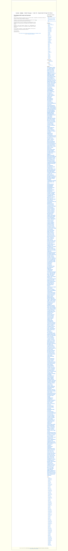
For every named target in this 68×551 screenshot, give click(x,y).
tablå (54, 424)
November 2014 (50, 497)
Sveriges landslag (50, 419)
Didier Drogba (53, 146)
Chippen (51, 128)
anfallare (53, 85)
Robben (53, 350)
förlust (54, 176)
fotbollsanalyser (50, 184)
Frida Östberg (52, 194)
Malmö (48, 281)
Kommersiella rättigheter (51, 250)
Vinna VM (52, 452)
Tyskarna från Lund (51, 437)
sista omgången (50, 373)
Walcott (51, 469)
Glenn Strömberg (50, 201)
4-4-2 (52, 73)
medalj (51, 296)
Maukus (52, 295)
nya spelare (50, 313)
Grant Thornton (50, 204)
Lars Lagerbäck (50, 273)
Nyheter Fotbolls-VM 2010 (34, 5)
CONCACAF (50, 134)
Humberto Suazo (50, 226)
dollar (53, 149)
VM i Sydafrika (50, 458)
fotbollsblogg (50, 186)
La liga (53, 266)
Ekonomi (49, 32)
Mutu (51, 307)
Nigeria (51, 311)
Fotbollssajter (49, 37)
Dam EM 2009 (49, 28)
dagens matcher (50, 139)
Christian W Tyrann (51, 131)
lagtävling (49, 268)
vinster (54, 453)
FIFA (54, 169)
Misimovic (49, 301)
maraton (49, 283)
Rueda (48, 352)
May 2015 (49, 495)
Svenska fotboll (50, 407)
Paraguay (49, 326)
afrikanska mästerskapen (50, 76)
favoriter (49, 169)
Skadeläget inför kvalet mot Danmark (22, 15)
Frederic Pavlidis (50, 193)
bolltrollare (49, 118)
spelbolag (53, 386)
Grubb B (49, 207)
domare (48, 150)
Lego (50, 274)
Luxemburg (49, 278)
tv (47, 434)
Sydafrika (52, 420)
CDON (48, 125)
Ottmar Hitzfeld (50, 325)
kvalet (54, 261)
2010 (51, 69)
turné (55, 433)
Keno (49, 63)
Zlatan (54, 472)
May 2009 (49, 534)
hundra (48, 228)
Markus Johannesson (50, 286)
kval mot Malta (50, 259)
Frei (48, 194)
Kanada (53, 241)
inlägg (54, 228)
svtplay (48, 420)
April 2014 (49, 500)
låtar (48, 274)
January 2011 (49, 520)
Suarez (52, 401)
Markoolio (51, 284)
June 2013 (49, 506)
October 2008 (49, 539)
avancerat (49, 104)
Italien (48, 231)
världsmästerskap (51, 448)
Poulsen (49, 337)
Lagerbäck (51, 267)
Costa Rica (49, 136)
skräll (48, 377)
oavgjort (52, 314)
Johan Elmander (50, 234)
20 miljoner (52, 68)
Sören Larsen (52, 382)
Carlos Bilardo (50, 122)
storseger (49, 395)
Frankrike (53, 192)
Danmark (26, 33)
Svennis (53, 403)
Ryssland (53, 353)
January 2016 (49, 493)
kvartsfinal (49, 266)
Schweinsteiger (50, 365)
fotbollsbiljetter (50, 185)
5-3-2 (54, 73)
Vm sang (53, 459)
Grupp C (49, 209)
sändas (48, 360)
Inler (48, 229)
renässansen (50, 347)
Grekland (49, 206)
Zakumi (51, 472)
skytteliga (52, 377)
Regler (49, 44)
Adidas (53, 74)
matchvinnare (50, 293)
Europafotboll (50, 165)
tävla (48, 425)
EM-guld (49, 159)
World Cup (53, 471)
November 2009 (50, 530)
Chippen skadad (50, 129)
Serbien (52, 370)
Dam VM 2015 (49, 30)
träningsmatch (50, 432)
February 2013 (50, 509)
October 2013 (49, 504)
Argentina (52, 91)
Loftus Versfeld (50, 275)
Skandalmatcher (50, 375)
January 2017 (49, 489)
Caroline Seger (50, 124)
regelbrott (49, 345)
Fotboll (53, 178)
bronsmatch (52, 119)
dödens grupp (50, 147)
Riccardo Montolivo (50, 350)
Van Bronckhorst (51, 443)
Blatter (51, 116)
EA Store (51, 152)
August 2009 (49, 532)
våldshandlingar (50, 442)
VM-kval (49, 462)
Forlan (51, 176)
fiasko (52, 169)
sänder (52, 360)
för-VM (50, 173)
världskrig (49, 447)
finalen (54, 170)
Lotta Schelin (53, 276)
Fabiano (49, 167)
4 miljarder (50, 73)
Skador (49, 46)
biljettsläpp (49, 113)
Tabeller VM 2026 (51, 61)
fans (52, 167)
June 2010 (49, 525)
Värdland (49, 445)
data (52, 143)
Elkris (48, 156)
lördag (48, 276)
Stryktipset (49, 48)
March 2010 (49, 527)
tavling (50, 425)
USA (52, 440)
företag (48, 176)
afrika (48, 75)
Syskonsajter (50, 424)
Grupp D (53, 209)
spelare (48, 386)
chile (48, 128)
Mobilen (51, 303)
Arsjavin (49, 95)
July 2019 (49, 483)
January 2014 (49, 502)
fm (53, 171)
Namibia (54, 307)
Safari (48, 355)
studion (48, 401)
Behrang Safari (50, 109)
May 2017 (49, 487)
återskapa (49, 97)
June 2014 (49, 499)
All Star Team (50, 82)
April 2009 (49, 535)
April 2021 (49, 481)
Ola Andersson (50, 322)
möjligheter (49, 304)
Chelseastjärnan (50, 127)
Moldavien (49, 305)
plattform (49, 334)
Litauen (53, 274)
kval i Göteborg (52, 258)
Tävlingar (49, 51)
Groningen (53, 206)
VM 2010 (49, 54)
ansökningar (50, 88)
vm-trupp (51, 467)
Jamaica (52, 232)
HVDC (51, 228)
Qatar (48, 341)
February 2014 (50, 501)
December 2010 (50, 521)
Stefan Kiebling (49, 392)
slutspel (49, 47)
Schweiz (49, 366)
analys (54, 82)
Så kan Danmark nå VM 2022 (51, 19)
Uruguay (49, 440)
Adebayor (49, 74)
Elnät (48, 157)
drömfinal (49, 151)
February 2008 (50, 545)
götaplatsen (49, 202)
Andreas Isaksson (50, 85)
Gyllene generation (51, 215)
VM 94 (51, 456)
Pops (48, 335)
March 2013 (49, 508)
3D (50, 72)
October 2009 (49, 531)
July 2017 (49, 486)
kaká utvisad (50, 239)
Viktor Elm (49, 451)
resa (54, 347)
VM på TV (49, 56)
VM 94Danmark (50, 457)
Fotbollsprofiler (49, 36)
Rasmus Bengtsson (51, 343)
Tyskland (49, 438)
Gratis (52, 204)
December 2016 (50, 490)
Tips (52, 426)
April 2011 (49, 518)
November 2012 (50, 511)
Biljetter (53, 111)
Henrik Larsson (50, 222)
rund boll (49, 353)
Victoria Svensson (51, 449)
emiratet (53, 161)
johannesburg (50, 236)
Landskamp (49, 270)
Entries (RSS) (31, 548)
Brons (48, 119)
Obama (48, 315)
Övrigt (48, 43)
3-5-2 (51, 70)
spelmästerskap (50, 387)
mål (53, 280)
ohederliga (49, 321)
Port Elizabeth (53, 335)
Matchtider (53, 292)
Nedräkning (49, 41)
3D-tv (52, 72)
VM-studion (49, 466)
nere (52, 310)
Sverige (40, 33)
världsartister (50, 446)
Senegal (49, 370)
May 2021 (49, 480)
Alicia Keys (53, 81)
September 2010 (50, 523)
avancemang (50, 102)
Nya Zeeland (49, 314)
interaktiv (51, 229)
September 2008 (50, 540)
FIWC (50, 171)
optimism (49, 323)
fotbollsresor (49, 191)
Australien (49, 101)
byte (54, 120)
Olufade (53, 322)
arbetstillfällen (50, 90)
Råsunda (51, 344)
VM (48, 53)
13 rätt (48, 68)
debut (48, 146)
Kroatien (49, 256)
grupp (52, 207)
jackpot (48, 232)
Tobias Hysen (50, 430)
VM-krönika (53, 461)
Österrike (53, 323)
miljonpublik (53, 299)
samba (48, 357)
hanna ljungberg (50, 217)
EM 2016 (49, 34)
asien (51, 96)
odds (53, 317)
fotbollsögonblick (50, 189)
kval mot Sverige (51, 260)
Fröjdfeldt (49, 195)
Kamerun (49, 241)
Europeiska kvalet (51, 166)
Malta (51, 281)
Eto (54, 163)
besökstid (49, 110)
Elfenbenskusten (50, 155)
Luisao (50, 277)
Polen (54, 334)
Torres (48, 431)
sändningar (49, 362)
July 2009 (49, 533)
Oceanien (49, 317)
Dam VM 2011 (49, 29)
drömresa (53, 151)
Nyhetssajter (49, 42)
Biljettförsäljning (50, 112)
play (52, 334)
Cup (52, 137)
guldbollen (51, 213)
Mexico (52, 297)
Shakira (52, 371)
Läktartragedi (50, 269)
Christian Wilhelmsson (50, 133)
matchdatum (50, 291)
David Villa (52, 144)
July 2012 (49, 513)
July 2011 (49, 516)
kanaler (48, 243)
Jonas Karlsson (50, 238)
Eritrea (52, 163)
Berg (55, 109)
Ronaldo (49, 351)
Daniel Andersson (51, 142)
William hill (49, 470)
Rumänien (52, 352)
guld (48, 213)
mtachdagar (52, 306)
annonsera (49, 87)
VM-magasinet (50, 463)
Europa (48, 164)
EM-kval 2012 (49, 35)
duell (48, 152)
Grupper (53, 211)
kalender (49, 240)
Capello (53, 121)
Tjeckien (52, 429)
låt (54, 273)
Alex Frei (53, 79)
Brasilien (53, 118)
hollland (52, 223)
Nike (54, 311)
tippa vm (49, 426)
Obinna (52, 315)
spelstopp (49, 389)
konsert (54, 252)
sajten (51, 355)
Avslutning (49, 105)
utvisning (53, 441)
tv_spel (52, 434)
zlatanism (49, 475)
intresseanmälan (50, 230)
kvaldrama (50, 261)
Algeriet (48, 81)
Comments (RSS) (36, 548)
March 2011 (49, 519)
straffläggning (50, 397)
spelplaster (49, 388)
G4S (52, 195)
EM (50, 157)
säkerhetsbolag (50, 356)
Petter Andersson (51, 329)
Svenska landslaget (51, 412)
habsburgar (49, 216)
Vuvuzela (49, 468)
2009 (48, 69)
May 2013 (49, 507)
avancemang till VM (51, 103)
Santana (53, 363)
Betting (49, 25)
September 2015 (50, 494)
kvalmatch (49, 263)
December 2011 (50, 514)
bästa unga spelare (51, 107)
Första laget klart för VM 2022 (51, 18)
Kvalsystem (49, 265)
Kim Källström (51, 245)
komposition (49, 252)
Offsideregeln (50, 320)
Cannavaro (49, 121)
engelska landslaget (51, 162)
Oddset (48, 318)
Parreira (53, 326)
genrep (51, 199)
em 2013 (53, 158)
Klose (48, 250)
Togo (54, 430)
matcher (49, 292)
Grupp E (49, 210)
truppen (48, 433)
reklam (52, 345)
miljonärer (52, 298)
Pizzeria (49, 333)
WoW (48, 472)
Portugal (51, 336)
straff (52, 395)
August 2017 (49, 485)
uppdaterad (53, 439)
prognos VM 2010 (51, 340)
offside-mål (49, 319)
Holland (48, 223)
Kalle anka (53, 240)
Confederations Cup (50, 27)
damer (48, 141)
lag (47, 267)
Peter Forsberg (50, 327)
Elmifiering (53, 156)
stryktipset (53, 400)
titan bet (50, 427)
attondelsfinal (50, 98)
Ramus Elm (52, 341)
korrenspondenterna (51, 254)
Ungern (48, 439)
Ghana (48, 200)
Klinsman (53, 248)
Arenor (48, 91)
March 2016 (49, 492)
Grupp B (52, 208)
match (48, 290)
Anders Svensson (22, 33)
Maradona (52, 282)
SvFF (52, 419)
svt (54, 419)
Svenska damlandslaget (50, 405)
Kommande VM (50, 39)
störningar (53, 394)
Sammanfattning (50, 358)
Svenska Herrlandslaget (50, 411)
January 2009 (49, 537)
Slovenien (54, 380)
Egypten (49, 154)
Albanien (52, 77)
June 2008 (49, 542)
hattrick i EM (49, 218)
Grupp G (49, 211)
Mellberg (49, 297)
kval (34, 33)
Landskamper (49, 40)
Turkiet (52, 433)
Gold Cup (54, 201)
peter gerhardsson (51, 328)
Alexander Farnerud (51, 80)
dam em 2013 (50, 140)
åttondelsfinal (50, 99)
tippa (53, 425)
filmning (48, 170)
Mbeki (48, 296)
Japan (48, 233)
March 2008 (49, 544)
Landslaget (53, 271)
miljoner (49, 299)
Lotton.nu (50, 64)
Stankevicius (50, 390)
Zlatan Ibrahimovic (51, 474)
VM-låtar (49, 58)
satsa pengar (50, 364)
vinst (52, 453)
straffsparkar (50, 399)
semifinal (53, 368)
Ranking (49, 342)
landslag (49, 271)
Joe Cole (52, 233)
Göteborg (49, 203)
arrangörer (49, 92)
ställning (53, 389)
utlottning (49, 441)
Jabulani (52, 231)
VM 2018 (49, 55)
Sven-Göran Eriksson (49, 403)
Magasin (54, 278)
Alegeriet (49, 79)
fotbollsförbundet (50, 187)
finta (48, 171)
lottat (48, 277)
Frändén (49, 192)
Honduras (49, 224)
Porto (48, 336)
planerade (53, 333)
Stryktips (49, 400)
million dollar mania (51, 300)
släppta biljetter (50, 378)
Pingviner (49, 330)
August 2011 (49, 515)
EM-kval (52, 159)
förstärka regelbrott (51, 177)
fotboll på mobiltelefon (49, 180)
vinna (48, 452)
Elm (50, 156)
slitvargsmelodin (50, 379)
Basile (51, 106)
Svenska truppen (51, 415)
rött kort (52, 351)
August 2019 (49, 482)
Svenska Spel (50, 414)
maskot (52, 289)
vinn (52, 451)
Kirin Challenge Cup (50, 246)
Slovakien (49, 380)
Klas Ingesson (50, 248)
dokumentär (49, 149)
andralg (48, 84)
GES (54, 199)
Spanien (49, 385)
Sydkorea (49, 423)
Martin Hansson (50, 289)
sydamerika (49, 422)
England (49, 163)
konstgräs (49, 253)
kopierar (53, 253)
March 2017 (49, 488)
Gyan (51, 214)
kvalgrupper (49, 262)
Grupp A (49, 208)
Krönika (52, 256)
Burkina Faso (50, 120)
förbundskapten (50, 174)
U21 (52, 438)
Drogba (52, 150)
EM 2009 (49, 158)
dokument (49, 148)
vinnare (48, 453)
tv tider (49, 434)
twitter (52, 435)
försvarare (49, 178)
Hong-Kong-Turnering (50, 225)
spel (52, 385)
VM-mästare (50, 464)
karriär (51, 244)
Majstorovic (49, 280)
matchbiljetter (53, 290)
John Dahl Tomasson (31, 33)
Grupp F (52, 210)
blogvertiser (49, 117)
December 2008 (50, 538)
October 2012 (49, 512)
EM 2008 (53, 157)
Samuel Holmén (50, 359)
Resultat (49, 348)
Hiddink (52, 222)
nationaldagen (50, 308)
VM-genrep (49, 460)
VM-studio (53, 464)
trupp (54, 432)
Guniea (48, 214)
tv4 (49, 435)
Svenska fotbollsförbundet (50, 409)
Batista (54, 107)
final (51, 170)
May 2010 (49, 526)
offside (51, 318)
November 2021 (50, 478)
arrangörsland (50, 94)
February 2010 (50, 528)
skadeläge (37, 33)
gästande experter (51, 196)
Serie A (48, 371)
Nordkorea (49, 312)
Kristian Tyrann (50, 255)
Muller (48, 307)
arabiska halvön (50, 89)
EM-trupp (49, 161)
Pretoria (52, 338)
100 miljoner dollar (51, 67)
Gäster (48, 198)
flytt (52, 171)
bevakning (49, 111)
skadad (53, 373)
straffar (48, 396)
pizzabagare (50, 332)
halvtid (53, 216)
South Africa (49, 384)
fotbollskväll (49, 188)
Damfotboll (52, 141)
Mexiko (48, 298)
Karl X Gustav (50, 243)
